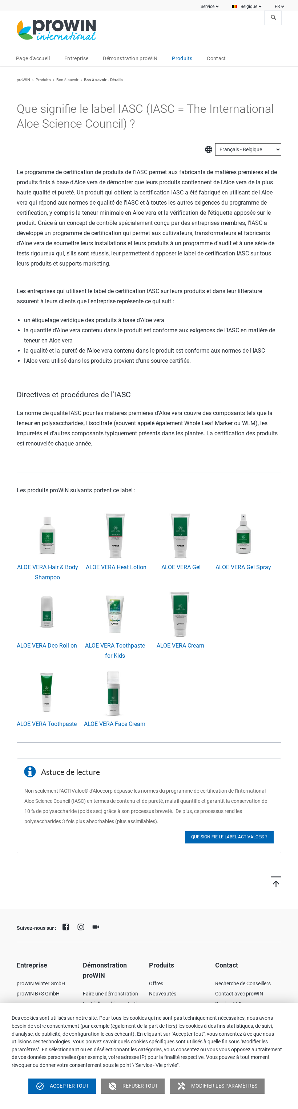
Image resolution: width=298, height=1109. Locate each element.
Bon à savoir (67, 80)
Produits (43, 80)
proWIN (23, 80)
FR (277, 6)
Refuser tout (133, 1086)
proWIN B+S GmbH (38, 994)
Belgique (249, 6)
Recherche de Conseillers (243, 983)
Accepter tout (62, 1086)
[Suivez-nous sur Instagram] (82, 926)
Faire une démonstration (110, 994)
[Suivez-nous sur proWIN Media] (98, 926)
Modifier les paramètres (217, 1086)
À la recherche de (274, 18)
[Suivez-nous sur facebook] (68, 926)
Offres (156, 983)
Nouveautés (162, 994)
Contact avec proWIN (239, 994)
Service (207, 6)
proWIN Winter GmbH (41, 983)
